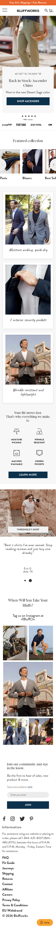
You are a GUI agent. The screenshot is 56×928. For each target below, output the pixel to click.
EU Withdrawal (12, 910)
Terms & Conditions (15, 905)
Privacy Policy (11, 900)
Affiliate (7, 889)
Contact (7, 884)
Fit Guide (8, 862)
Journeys (8, 868)
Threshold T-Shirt (28, 529)
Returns (7, 878)
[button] (45, 11)
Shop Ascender (28, 101)
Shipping (8, 873)
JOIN (28, 805)
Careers (7, 894)
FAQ (5, 857)
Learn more (28, 475)
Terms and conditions (17, 786)
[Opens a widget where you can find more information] (45, 923)
